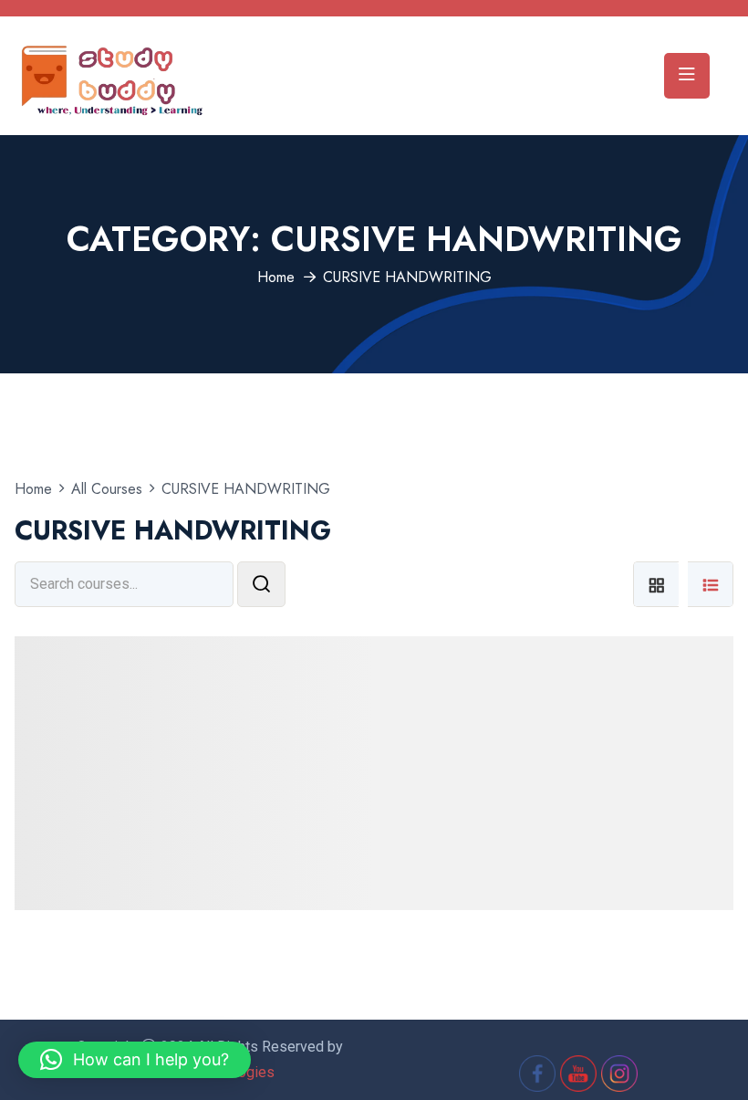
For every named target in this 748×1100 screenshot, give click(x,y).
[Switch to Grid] (656, 584)
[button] (134, 1060)
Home (276, 277)
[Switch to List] (710, 584)
